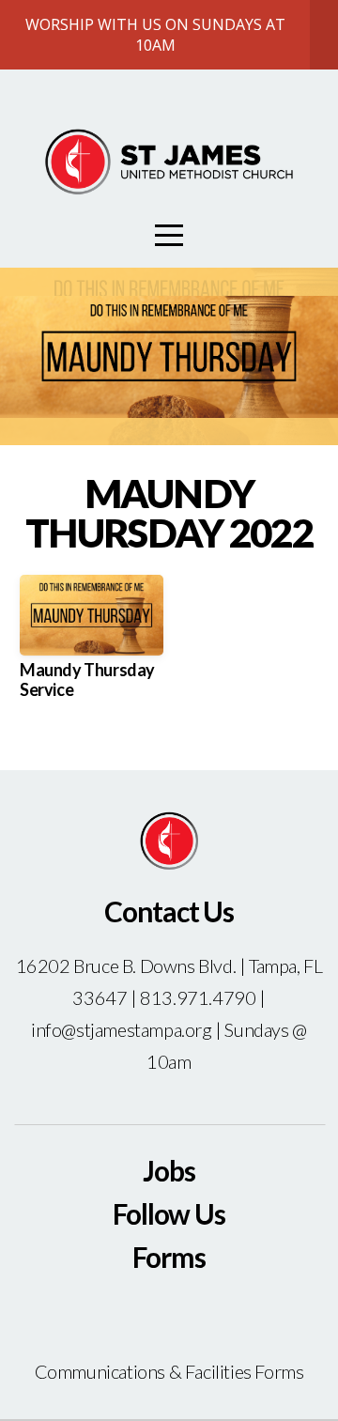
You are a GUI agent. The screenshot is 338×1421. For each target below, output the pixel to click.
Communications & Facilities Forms (169, 1371)
